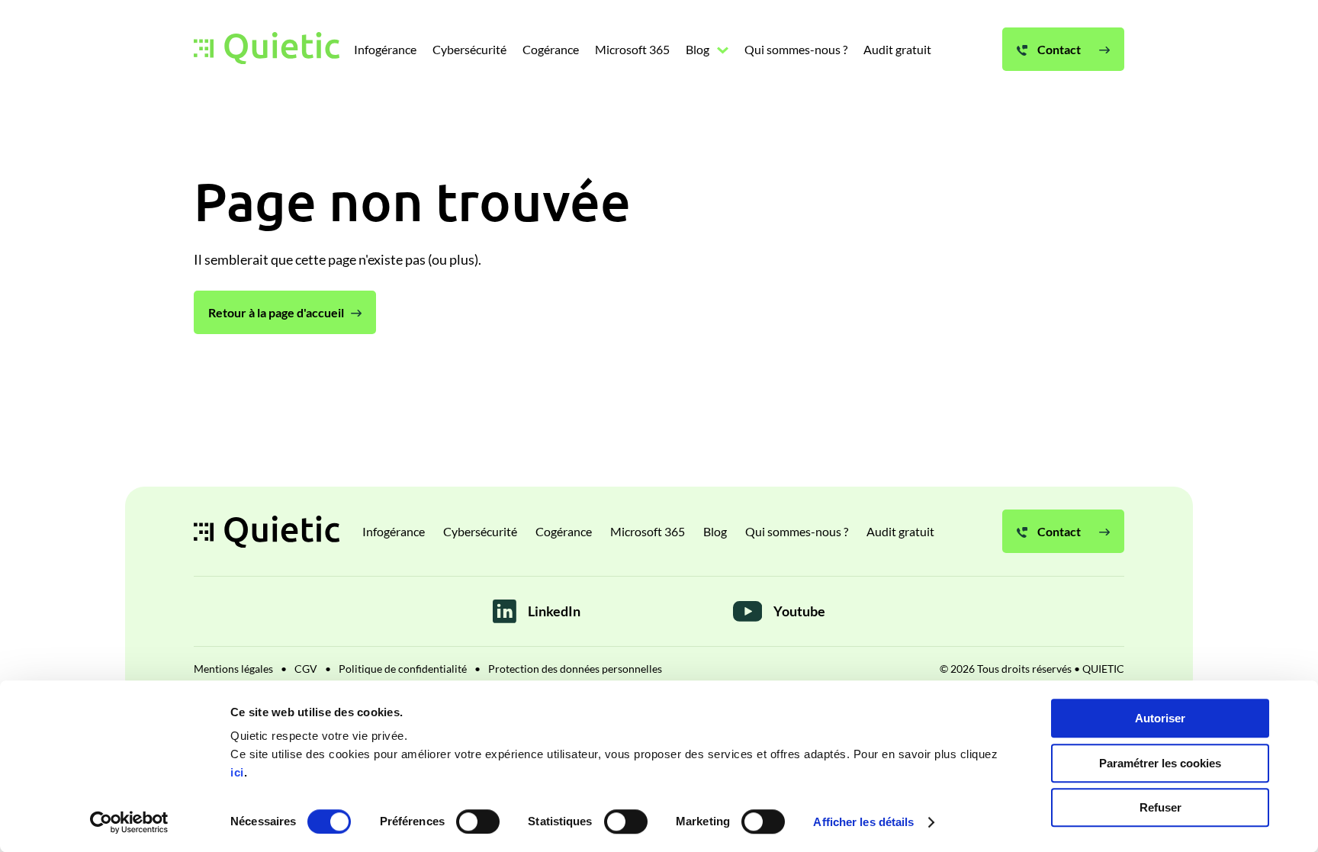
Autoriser (1160, 718)
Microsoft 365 (647, 531)
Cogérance (563, 531)
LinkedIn (554, 611)
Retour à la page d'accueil (276, 312)
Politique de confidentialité (403, 668)
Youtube (799, 611)
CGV (305, 668)
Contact (1058, 531)
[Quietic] (266, 49)
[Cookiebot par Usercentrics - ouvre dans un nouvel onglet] (129, 822)
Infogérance (393, 531)
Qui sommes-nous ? (796, 531)
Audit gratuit (900, 531)
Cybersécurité (480, 531)
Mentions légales (233, 668)
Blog (715, 531)
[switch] (478, 821)
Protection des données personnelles (575, 668)
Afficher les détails (863, 821)
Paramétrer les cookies (1160, 763)
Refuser (1160, 807)
